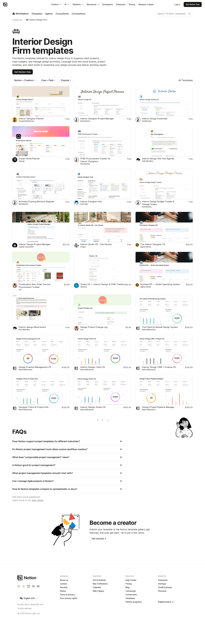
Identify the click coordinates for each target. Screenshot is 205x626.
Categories (17, 20)
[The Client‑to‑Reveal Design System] (164, 310)
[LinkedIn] (29, 586)
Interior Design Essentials (154, 118)
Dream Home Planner (29, 158)
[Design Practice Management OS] (40, 350)
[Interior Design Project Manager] (40, 227)
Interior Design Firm (38, 20)
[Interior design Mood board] (40, 310)
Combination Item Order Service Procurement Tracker (34, 285)
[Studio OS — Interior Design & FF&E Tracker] (102, 267)
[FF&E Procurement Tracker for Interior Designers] (102, 141)
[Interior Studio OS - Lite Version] (102, 227)
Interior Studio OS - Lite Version (96, 244)
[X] (23, 586)
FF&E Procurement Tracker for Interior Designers (95, 160)
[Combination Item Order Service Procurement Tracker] (40, 267)
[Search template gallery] (189, 14)
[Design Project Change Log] (102, 310)
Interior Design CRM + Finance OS (159, 367)
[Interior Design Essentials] (164, 101)
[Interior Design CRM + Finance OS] (164, 350)
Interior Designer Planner (31, 118)
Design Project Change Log (93, 327)
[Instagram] (19, 586)
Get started (99, 538)
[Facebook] (33, 586)
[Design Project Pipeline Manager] (164, 390)
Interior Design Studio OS (93, 407)
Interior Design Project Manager (34, 244)
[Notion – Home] (5, 4)
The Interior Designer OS (152, 244)
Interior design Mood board (32, 327)
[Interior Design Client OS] (102, 350)
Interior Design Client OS (92, 367)
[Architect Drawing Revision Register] (40, 184)
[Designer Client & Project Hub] (40, 390)
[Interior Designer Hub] (102, 184)
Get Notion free (22, 72)
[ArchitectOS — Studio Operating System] (164, 267)
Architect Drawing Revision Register (36, 201)
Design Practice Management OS (35, 367)
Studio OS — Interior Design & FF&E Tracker (102, 284)
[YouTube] (38, 586)
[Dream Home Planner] (40, 141)
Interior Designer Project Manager (97, 118)
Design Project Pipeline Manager (158, 407)
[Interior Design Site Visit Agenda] (164, 141)
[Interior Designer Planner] (40, 101)
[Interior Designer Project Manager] (102, 101)
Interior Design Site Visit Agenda (158, 158)
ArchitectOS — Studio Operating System (160, 284)
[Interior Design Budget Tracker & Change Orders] (164, 184)
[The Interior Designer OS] (164, 227)
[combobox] (174, 14)
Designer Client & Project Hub (33, 407)
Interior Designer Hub (91, 201)
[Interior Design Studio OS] (102, 390)
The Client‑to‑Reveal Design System (160, 327)
